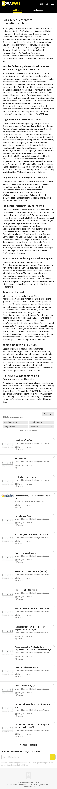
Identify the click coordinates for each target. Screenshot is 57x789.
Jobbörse (17, 10)
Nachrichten (38, 10)
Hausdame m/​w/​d (23, 516)
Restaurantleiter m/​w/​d (26, 590)
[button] (52, 4)
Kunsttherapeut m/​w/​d (26, 553)
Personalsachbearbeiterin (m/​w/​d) (31, 571)
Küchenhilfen (9, 195)
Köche (36, 192)
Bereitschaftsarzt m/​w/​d (27, 667)
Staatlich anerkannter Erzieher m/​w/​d (33, 608)
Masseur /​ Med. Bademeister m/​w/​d (31, 534)
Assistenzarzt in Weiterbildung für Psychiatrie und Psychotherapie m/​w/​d (33, 648)
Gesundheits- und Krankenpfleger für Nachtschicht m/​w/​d (32, 726)
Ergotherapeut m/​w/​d (25, 685)
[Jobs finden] (47, 4)
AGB (3, 765)
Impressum (23, 784)
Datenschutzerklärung (19, 765)
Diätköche (19, 326)
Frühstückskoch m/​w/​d (25, 477)
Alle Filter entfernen (28, 430)
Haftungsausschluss (41, 784)
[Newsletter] (41, 4)
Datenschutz (12, 784)
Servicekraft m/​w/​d (24, 440)
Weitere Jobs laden (28, 744)
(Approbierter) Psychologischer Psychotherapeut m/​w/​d (30, 628)
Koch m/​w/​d (20, 458)
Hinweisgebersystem (28, 786)
